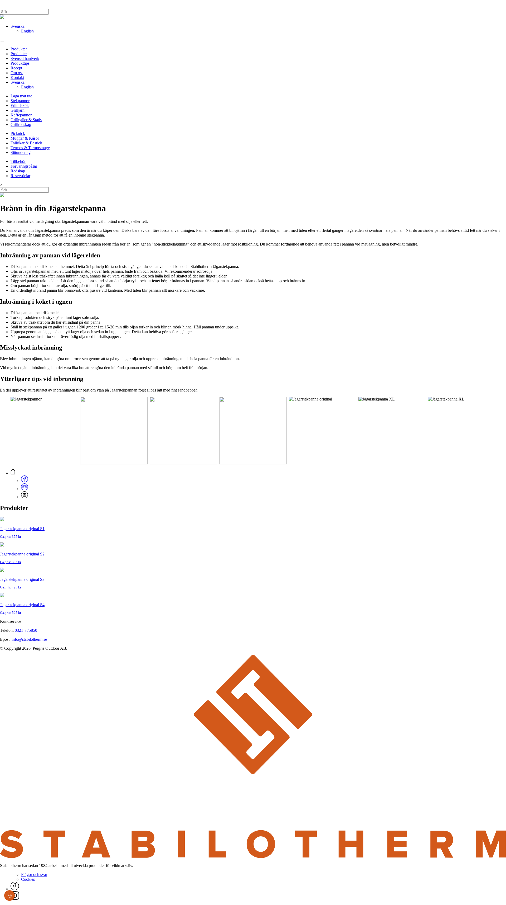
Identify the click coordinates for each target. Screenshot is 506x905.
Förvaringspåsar (24, 166)
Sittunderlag (21, 152)
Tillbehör (18, 161)
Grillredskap (21, 124)
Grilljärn (18, 110)
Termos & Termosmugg (30, 147)
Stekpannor (20, 100)
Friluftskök (20, 105)
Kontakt (17, 77)
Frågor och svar (34, 874)
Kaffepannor (21, 115)
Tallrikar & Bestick (26, 143)
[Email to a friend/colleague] (24, 489)
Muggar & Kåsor (25, 138)
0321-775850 (26, 630)
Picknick (18, 133)
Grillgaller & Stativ (26, 119)
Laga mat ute (21, 96)
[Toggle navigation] (2, 41)
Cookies (28, 879)
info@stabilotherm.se (29, 639)
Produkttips (20, 63)
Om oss (17, 72)
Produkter (19, 49)
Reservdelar (20, 175)
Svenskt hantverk (25, 58)
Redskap (18, 171)
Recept (16, 68)
